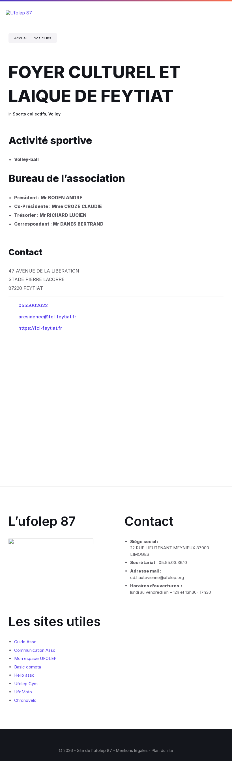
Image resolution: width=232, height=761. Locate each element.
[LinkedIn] (120, 739)
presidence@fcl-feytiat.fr (47, 317)
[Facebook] (103, 739)
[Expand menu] (222, 12)
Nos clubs (42, 38)
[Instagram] (111, 739)
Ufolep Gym (26, 683)
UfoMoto (23, 691)
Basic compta (27, 667)
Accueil (20, 38)
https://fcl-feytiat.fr (40, 328)
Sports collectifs (29, 114)
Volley (54, 114)
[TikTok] (128, 739)
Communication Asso (34, 650)
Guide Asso (25, 641)
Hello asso (24, 675)
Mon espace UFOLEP (35, 658)
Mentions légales (132, 750)
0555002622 (33, 305)
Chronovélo (25, 700)
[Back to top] (219, 735)
